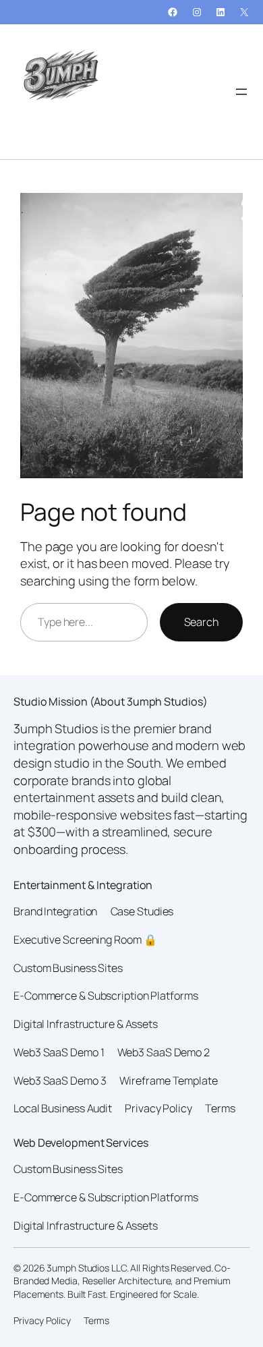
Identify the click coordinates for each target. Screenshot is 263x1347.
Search (201, 621)
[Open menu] (241, 92)
